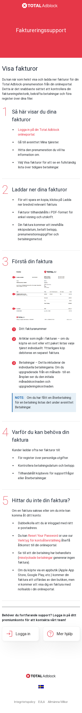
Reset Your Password (43, 536)
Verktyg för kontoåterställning (39, 540)
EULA (41, 701)
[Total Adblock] (41, 6)
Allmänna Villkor (58, 701)
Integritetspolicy (24, 701)
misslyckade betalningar (36, 558)
